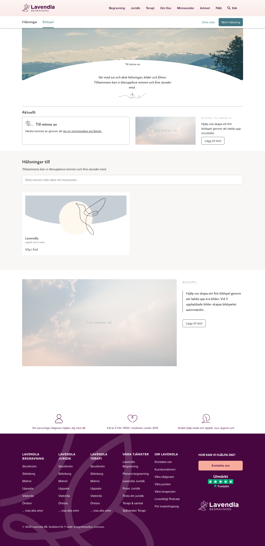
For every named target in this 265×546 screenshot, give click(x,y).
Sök (234, 8)
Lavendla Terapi (98, 456)
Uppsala (27, 488)
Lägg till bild (213, 141)
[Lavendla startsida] (40, 8)
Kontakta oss (163, 462)
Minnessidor (185, 8)
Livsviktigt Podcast (167, 499)
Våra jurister (163, 484)
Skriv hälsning (230, 22)
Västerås (28, 496)
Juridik (135, 8)
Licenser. (99, 527)
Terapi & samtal (133, 503)
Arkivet (205, 8)
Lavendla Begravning (33, 456)
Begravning (117, 8)
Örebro (27, 503)
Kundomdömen (165, 469)
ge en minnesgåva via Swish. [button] (82, 131)
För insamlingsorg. (167, 506)
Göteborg (28, 473)
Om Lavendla (166, 454)
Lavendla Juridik (66, 456)
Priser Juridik (131, 488)
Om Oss (165, 8)
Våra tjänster (136, 454)
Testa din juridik (133, 496)
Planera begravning (136, 473)
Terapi (150, 8)
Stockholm (29, 466)
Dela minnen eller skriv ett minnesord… (51, 180)
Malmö (26, 481)
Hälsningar (29, 22)
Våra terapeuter (165, 491)
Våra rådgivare (164, 477)
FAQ (219, 8)
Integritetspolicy (83, 527)
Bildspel (48, 22)
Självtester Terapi (134, 510)
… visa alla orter (32, 510)
